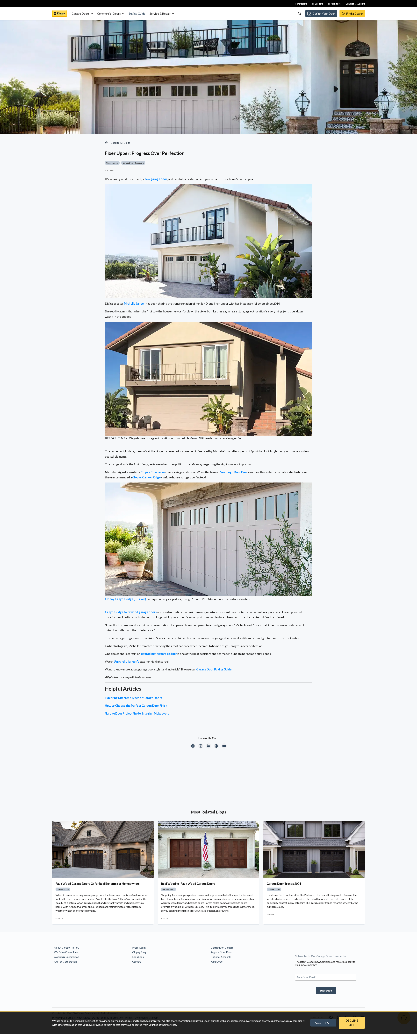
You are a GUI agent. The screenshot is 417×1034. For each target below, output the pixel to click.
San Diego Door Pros (233, 472)
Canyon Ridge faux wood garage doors (131, 612)
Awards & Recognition (66, 956)
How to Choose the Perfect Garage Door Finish (136, 705)
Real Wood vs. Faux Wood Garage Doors (188, 883)
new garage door (155, 179)
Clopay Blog (139, 952)
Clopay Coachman (153, 472)
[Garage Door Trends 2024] (314, 849)
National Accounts (220, 956)
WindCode (216, 961)
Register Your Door (221, 952)
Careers (136, 961)
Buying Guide (136, 13)
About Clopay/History (66, 947)
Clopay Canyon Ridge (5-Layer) (125, 599)
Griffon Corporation (65, 961)
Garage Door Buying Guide (213, 669)
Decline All (351, 1023)
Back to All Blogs (120, 142)
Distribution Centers (221, 947)
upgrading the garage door (159, 653)
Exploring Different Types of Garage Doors (133, 698)
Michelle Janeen (134, 303)
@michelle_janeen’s (126, 661)
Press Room (139, 947)
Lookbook (138, 956)
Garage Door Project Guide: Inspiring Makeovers (137, 713)
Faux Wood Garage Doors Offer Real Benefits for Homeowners (98, 883)
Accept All (323, 1023)
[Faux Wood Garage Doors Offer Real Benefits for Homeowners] (103, 849)
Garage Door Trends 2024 (284, 883)
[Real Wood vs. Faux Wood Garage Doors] (208, 849)
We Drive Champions (66, 952)
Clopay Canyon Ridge (146, 477)
